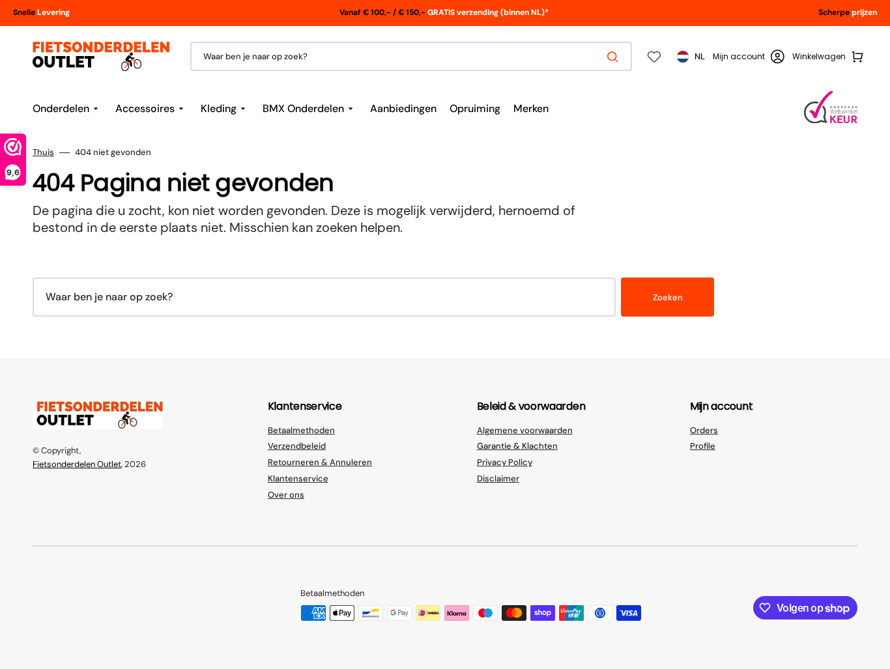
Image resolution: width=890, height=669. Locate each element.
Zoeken (668, 297)
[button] (748, 57)
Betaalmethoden (301, 430)
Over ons (286, 494)
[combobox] (411, 56)
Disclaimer (498, 478)
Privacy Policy (504, 462)
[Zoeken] (615, 56)
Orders (704, 430)
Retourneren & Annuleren (320, 462)
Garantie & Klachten (517, 445)
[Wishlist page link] (654, 56)
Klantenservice (298, 478)
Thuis (43, 152)
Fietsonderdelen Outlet (77, 464)
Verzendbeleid (297, 445)
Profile (702, 445)
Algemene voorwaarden (525, 430)
